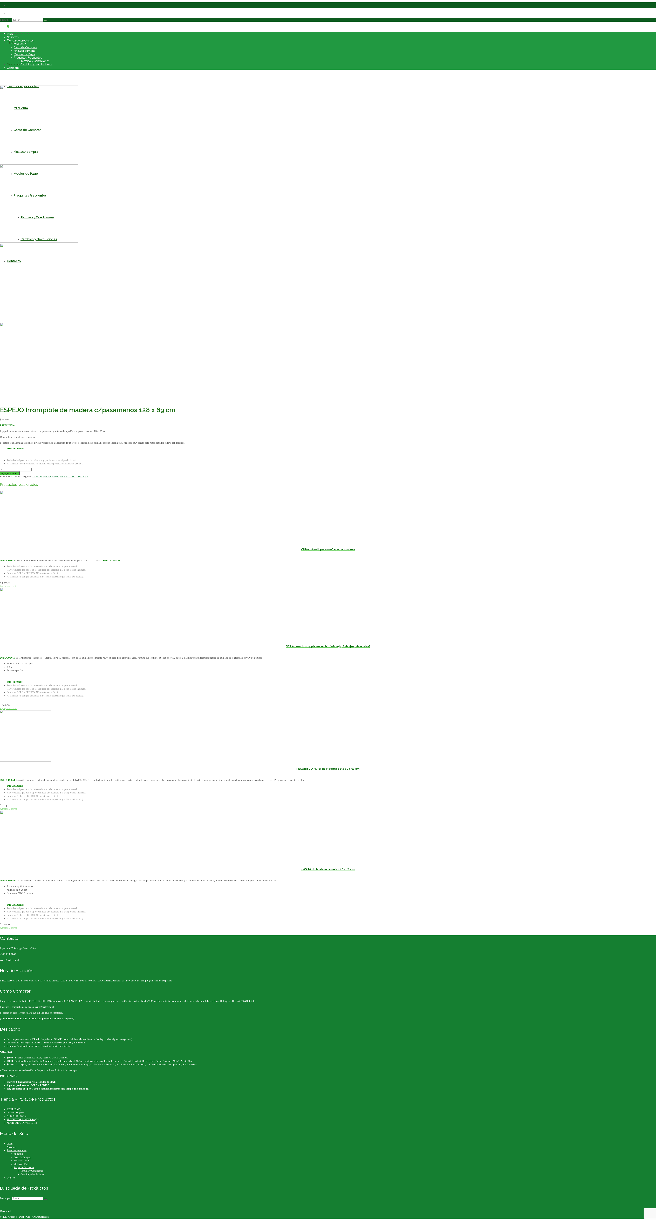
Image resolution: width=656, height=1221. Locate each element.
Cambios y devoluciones (36, 64)
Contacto (13, 67)
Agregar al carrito (9, 473)
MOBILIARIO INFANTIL (45, 476)
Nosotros (13, 37)
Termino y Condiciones (35, 61)
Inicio (10, 33)
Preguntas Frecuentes (28, 57)
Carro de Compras (25, 47)
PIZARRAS (12, 1112)
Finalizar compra (24, 50)
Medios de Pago (24, 54)
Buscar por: (5, 20)
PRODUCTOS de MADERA (74, 476)
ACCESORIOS (14, 1116)
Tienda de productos (20, 40)
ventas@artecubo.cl (9, 960)
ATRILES (12, 1109)
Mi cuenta (20, 44)
